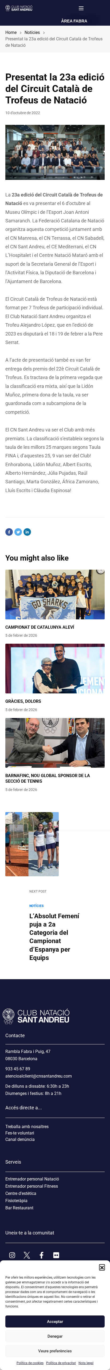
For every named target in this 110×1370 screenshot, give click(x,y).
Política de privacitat (61, 1363)
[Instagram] (12, 1255)
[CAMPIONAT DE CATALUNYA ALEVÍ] (55, 594)
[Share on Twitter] (18, 532)
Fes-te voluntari (19, 1133)
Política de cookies (30, 1363)
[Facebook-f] (41, 1255)
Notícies (36, 906)
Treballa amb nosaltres (27, 1126)
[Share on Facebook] (9, 532)
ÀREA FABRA (74, 21)
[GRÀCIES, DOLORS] (55, 668)
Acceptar (55, 1321)
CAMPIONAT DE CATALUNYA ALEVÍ (39, 627)
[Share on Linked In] (27, 532)
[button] (102, 1267)
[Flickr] (56, 1255)
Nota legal (85, 1363)
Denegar (55, 1336)
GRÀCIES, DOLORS (23, 701)
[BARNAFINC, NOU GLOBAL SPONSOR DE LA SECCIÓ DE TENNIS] (55, 743)
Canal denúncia (20, 1139)
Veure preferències (55, 1351)
